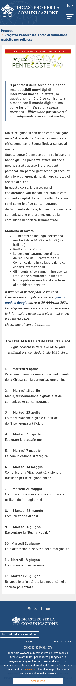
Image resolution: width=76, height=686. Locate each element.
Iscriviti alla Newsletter (19, 634)
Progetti (7, 30)
